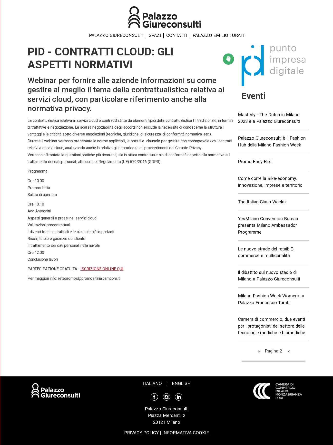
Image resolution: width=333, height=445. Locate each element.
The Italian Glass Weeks (262, 201)
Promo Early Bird (255, 161)
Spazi (155, 35)
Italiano (152, 383)
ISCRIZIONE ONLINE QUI (101, 269)
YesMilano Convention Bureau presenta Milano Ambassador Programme (268, 225)
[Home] (164, 16)
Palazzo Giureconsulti (116, 35)
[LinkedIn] (178, 396)
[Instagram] (166, 396)
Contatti (176, 35)
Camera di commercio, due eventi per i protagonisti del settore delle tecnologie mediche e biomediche (271, 326)
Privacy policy (141, 432)
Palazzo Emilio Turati (218, 35)
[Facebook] (154, 396)
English (181, 383)
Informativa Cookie (185, 432)
